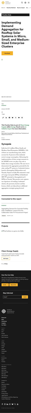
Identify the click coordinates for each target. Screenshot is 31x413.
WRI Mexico (4, 377)
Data (3, 319)
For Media (4, 386)
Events (3, 382)
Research (3, 7)
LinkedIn (7, 404)
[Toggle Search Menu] (22, 2)
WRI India (4, 374)
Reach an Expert (21, 7)
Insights (4, 323)
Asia (2, 331)
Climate (3, 344)
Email (5, 297)
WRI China (4, 370)
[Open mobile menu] (28, 2)
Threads (10, 404)
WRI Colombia (5, 372)
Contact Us (4, 380)
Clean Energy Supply (10, 251)
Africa (3, 330)
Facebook (2, 404)
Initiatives (4, 321)
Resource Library (5, 384)
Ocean (3, 353)
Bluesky (12, 404)
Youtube (17, 404)
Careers (3, 389)
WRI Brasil (4, 368)
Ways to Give (13, 284)
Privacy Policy (5, 393)
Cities (3, 342)
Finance (3, 361)
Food (3, 347)
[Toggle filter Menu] (25, 2)
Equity (3, 359)
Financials (4, 388)
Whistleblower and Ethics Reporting (10, 397)
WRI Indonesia (5, 375)
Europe (3, 333)
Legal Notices (5, 395)
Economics (4, 358)
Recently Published (11, 7)
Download (7, 53)
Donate (4, 284)
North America (5, 337)
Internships (4, 391)
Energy (4, 105)
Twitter (15, 404)
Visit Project (5, 258)
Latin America (5, 335)
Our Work (4, 325)
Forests (3, 349)
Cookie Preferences (6, 399)
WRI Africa (4, 366)
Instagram (5, 404)
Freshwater (4, 351)
